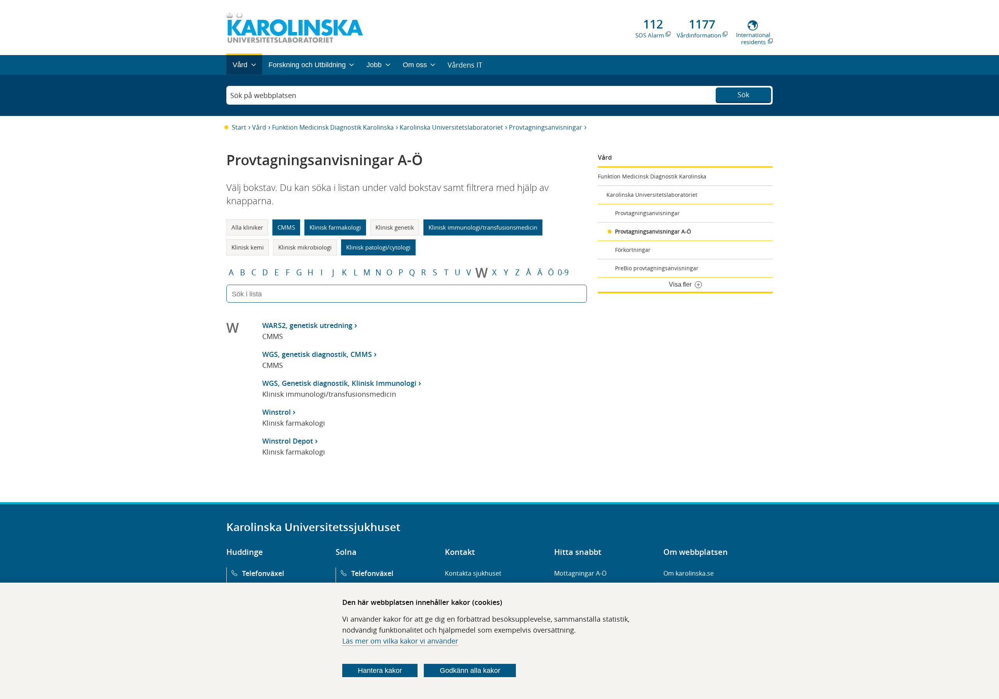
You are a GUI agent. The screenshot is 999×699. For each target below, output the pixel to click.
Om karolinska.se (688, 573)
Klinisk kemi (247, 247)
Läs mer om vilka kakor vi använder (400, 641)
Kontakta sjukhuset (473, 573)
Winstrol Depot (287, 441)
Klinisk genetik (394, 227)
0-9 (563, 272)
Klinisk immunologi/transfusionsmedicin (482, 227)
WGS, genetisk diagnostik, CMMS (317, 354)
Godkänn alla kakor (470, 670)
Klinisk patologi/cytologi (378, 247)
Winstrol (276, 412)
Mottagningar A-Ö (580, 573)
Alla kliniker (247, 227)
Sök (743, 94)
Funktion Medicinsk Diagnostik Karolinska (333, 127)
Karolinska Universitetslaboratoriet (451, 127)
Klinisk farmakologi (335, 227)
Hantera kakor (380, 670)
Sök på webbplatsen (263, 95)
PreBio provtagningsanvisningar (657, 268)
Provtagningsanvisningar (545, 127)
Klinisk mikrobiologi (305, 247)
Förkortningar (633, 249)
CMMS (286, 227)
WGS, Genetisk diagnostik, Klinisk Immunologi (339, 383)
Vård (259, 127)
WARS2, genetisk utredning (307, 325)
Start (239, 127)
